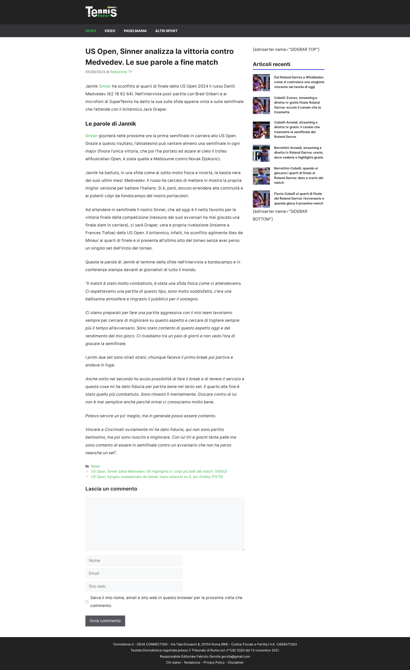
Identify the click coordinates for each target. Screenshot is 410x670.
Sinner (105, 86)
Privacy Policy (214, 662)
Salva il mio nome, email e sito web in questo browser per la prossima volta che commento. (166, 601)
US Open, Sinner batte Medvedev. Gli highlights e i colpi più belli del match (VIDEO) (159, 471)
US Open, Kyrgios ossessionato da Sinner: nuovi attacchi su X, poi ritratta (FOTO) (157, 477)
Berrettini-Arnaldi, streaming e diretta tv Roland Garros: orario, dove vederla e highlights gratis (298, 152)
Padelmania (135, 31)
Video (109, 31)
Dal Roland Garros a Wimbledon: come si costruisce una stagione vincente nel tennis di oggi (299, 82)
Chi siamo (173, 662)
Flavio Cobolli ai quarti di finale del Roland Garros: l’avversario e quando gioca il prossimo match (299, 198)
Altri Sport (166, 31)
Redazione (192, 662)
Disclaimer (236, 662)
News (90, 31)
